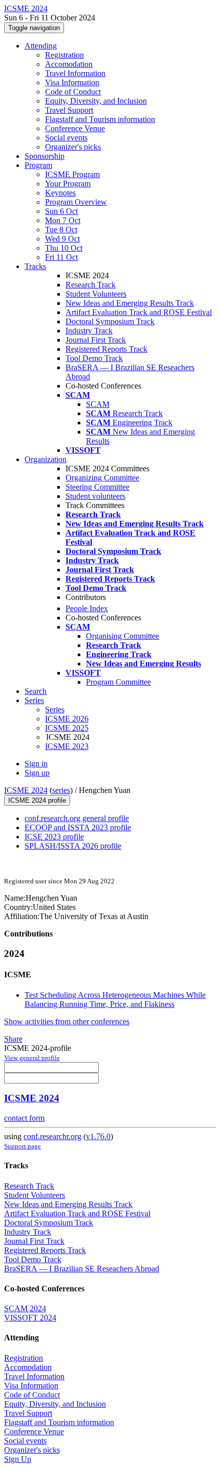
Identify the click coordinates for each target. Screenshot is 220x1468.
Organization (46, 459)
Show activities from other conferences (66, 1021)
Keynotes (60, 192)
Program (38, 165)
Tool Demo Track (94, 358)
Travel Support (69, 110)
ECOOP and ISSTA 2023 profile (78, 827)
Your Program (68, 183)
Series (54, 709)
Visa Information (72, 82)
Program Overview (76, 202)
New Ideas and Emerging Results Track (129, 303)
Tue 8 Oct (61, 229)
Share (13, 1038)
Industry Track (89, 330)
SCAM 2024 (25, 1308)
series (61, 790)
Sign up (37, 772)
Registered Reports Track (106, 349)
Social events (66, 137)
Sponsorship (44, 156)
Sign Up (17, 1459)
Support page (22, 1146)
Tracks (35, 266)
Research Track (90, 284)
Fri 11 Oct (61, 257)
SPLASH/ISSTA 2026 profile (73, 845)
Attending (41, 45)
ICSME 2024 (26, 790)
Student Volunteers (95, 294)
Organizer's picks (73, 146)
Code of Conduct (73, 91)
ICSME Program (72, 174)
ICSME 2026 (67, 718)
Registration (64, 55)
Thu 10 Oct (63, 248)
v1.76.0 (98, 1136)
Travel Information (75, 73)
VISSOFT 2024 (30, 1317)
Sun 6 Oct (61, 211)
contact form (24, 1118)
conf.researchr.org (52, 1136)
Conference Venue (75, 128)
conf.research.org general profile (77, 818)
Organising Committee (122, 636)
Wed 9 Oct (62, 238)
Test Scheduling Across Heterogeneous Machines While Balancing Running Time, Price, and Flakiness (115, 999)
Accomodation (69, 64)
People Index (86, 608)
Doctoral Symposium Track (110, 321)
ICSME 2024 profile (37, 800)
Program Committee (118, 682)
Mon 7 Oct (62, 220)
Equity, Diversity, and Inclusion (96, 101)
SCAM (97, 404)
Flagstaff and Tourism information (100, 119)
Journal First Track (95, 339)
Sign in (36, 763)
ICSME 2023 (67, 746)
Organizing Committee (102, 477)
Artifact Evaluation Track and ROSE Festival (138, 312)
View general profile (32, 1058)
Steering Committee (97, 487)
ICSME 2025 (67, 728)
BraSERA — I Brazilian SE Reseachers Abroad (81, 1268)
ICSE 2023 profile (54, 836)
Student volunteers (95, 496)
